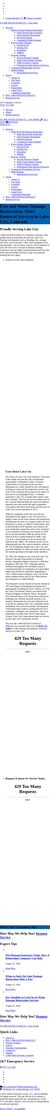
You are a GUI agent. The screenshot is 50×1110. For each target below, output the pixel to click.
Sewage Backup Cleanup (28, 58)
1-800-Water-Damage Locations (20, 1055)
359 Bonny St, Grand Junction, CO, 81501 (21, 1089)
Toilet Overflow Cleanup (28, 63)
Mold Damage (17, 70)
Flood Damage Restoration (28, 35)
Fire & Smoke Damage (21, 42)
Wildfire (20, 53)
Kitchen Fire (22, 47)
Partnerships (16, 88)
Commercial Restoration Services (25, 68)
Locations (15, 83)
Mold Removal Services (27, 73)
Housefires (21, 50)
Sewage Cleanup (18, 55)
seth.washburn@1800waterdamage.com (19, 1087)
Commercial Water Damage (29, 40)
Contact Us (10, 1050)
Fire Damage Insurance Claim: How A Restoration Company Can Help (27, 957)
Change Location (33, 18)
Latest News (16, 90)
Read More (10, 968)
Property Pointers (13, 1043)
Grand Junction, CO (14, 18)
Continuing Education (20, 93)
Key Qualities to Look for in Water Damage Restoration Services (25, 999)
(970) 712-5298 (7, 105)
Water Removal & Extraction (29, 32)
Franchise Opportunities (16, 1048)
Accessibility (19, 1108)
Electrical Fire (23, 45)
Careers (14, 85)
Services (9, 27)
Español (9, 1053)
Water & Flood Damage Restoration (27, 30)
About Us (15, 78)
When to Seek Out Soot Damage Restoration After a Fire (24, 978)
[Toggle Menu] (11, 125)
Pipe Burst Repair (24, 37)
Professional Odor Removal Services (33, 65)
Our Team (15, 80)
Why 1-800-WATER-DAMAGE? (20, 95)
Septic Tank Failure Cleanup (29, 60)
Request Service (13, 98)
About (8, 75)
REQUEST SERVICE (9, 123)
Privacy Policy (6, 1108)
